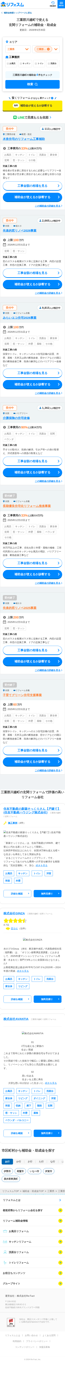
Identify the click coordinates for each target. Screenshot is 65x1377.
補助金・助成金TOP (33, 1191)
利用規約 (17, 1341)
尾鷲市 (20, 1171)
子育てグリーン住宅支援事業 (22, 695)
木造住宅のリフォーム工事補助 (24, 139)
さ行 (30, 1161)
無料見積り (47, 893)
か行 (18, 1161)
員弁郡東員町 (11, 1178)
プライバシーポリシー (37, 1341)
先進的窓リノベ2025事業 (19, 608)
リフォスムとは (11, 1200)
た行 (41, 1161)
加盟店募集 (44, 1347)
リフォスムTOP (10, 1191)
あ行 (7, 1161)
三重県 (50, 1191)
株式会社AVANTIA (16, 1019)
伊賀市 (48, 1171)
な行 (52, 1161)
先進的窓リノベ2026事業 (19, 230)
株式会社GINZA (14, 913)
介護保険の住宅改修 (16, 418)
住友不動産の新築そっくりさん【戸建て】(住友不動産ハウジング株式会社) (32, 810)
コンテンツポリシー (24, 1347)
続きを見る (42, 865)
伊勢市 (7, 1171)
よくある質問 (49, 1335)
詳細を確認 (17, 893)
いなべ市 (34, 1171)
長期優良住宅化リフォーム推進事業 (27, 506)
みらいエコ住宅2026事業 (19, 317)
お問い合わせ (31, 1335)
